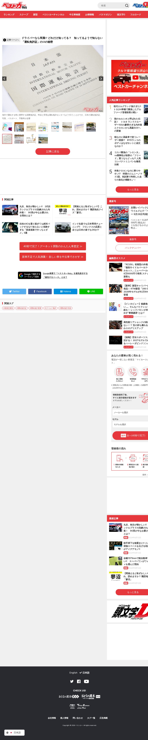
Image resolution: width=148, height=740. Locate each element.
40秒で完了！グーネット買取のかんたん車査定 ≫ (52, 246)
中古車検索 (74, 14)
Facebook (79, 681)
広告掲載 (104, 718)
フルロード (135, 14)
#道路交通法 (8, 308)
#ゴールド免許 (50, 308)
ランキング (9, 14)
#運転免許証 (21, 308)
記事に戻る (52, 151)
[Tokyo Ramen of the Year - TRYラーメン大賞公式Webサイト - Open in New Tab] (79, 707)
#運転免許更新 (35, 308)
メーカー (116, 407)
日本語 (86, 672)
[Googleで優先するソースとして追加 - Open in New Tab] (29, 275)
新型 (35, 14)
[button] (4, 78)
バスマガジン (105, 14)
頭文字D (121, 14)
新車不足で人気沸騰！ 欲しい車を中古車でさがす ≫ (52, 256)
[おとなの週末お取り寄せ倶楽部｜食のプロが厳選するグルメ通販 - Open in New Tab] (69, 697)
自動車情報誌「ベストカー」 (14, 5)
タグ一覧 (91, 718)
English (73, 672)
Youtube (86, 681)
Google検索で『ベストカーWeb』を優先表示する (65, 273)
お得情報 (89, 14)
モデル (115, 419)
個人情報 (64, 718)
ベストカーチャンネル (53, 14)
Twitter (72, 681)
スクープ (24, 14)
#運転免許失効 (65, 308)
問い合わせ (78, 718)
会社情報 (52, 718)
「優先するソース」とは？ (55, 277)
